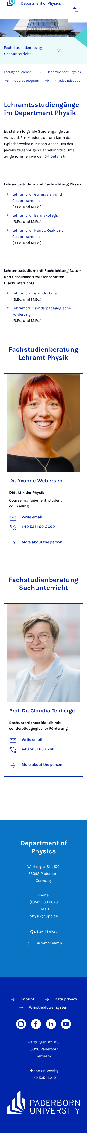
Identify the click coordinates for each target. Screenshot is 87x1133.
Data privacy (66, 999)
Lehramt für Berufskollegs (35, 215)
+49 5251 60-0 (43, 1077)
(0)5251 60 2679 (43, 902)
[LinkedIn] (51, 1023)
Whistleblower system (49, 1007)
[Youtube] (66, 1023)
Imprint (27, 999)
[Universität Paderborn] (43, 1102)
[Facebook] (36, 1023)
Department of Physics (41, 3)
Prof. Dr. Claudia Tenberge (42, 711)
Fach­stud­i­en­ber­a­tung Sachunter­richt (23, 50)
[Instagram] (21, 1023)
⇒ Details (54, 156)
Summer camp (49, 943)
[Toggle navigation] (59, 50)
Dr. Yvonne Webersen (36, 481)
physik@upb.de (43, 916)
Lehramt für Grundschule (35, 293)
